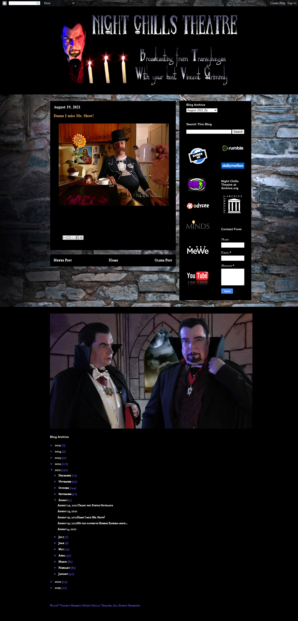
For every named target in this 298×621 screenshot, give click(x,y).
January (63, 574)
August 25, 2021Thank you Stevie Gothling (85, 505)
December (65, 475)
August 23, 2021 (67, 511)
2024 (58, 451)
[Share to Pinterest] (81, 237)
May (61, 549)
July (61, 537)
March (62, 562)
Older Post (163, 260)
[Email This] (65, 237)
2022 (58, 464)
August (63, 500)
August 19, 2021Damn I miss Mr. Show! (81, 517)
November (65, 482)
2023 (58, 458)
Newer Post (63, 260)
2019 (58, 588)
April (62, 556)
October (64, 488)
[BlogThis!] (69, 237)
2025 (58, 445)
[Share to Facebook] (77, 237)
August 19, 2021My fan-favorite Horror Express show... (92, 523)
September (65, 494)
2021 (58, 470)
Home (113, 260)
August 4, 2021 (67, 529)
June (61, 543)
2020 (58, 582)
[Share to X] (73, 237)
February (64, 568)
